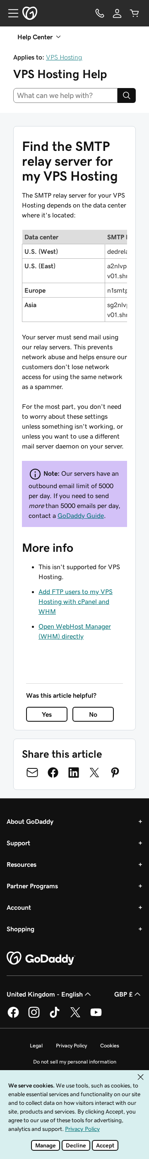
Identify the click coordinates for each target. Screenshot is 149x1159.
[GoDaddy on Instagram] (34, 1016)
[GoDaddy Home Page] (41, 959)
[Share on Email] (32, 772)
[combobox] (65, 95)
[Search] (127, 95)
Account (19, 907)
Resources (21, 864)
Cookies (109, 1045)
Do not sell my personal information (74, 1061)
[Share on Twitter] (94, 772)
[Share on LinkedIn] (73, 772)
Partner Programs (32, 885)
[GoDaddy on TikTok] (54, 1016)
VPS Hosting (64, 57)
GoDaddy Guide (81, 515)
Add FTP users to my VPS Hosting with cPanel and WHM (75, 601)
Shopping (20, 928)
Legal (36, 1045)
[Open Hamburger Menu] (10, 13)
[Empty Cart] (134, 13)
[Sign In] (117, 13)
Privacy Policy (71, 1045)
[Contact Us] (100, 13)
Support (18, 842)
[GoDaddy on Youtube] (96, 1016)
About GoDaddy (30, 821)
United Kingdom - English (45, 994)
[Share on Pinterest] (115, 772)
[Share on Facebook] (53, 772)
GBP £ (123, 994)
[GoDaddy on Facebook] (13, 1016)
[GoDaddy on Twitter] (75, 1016)
